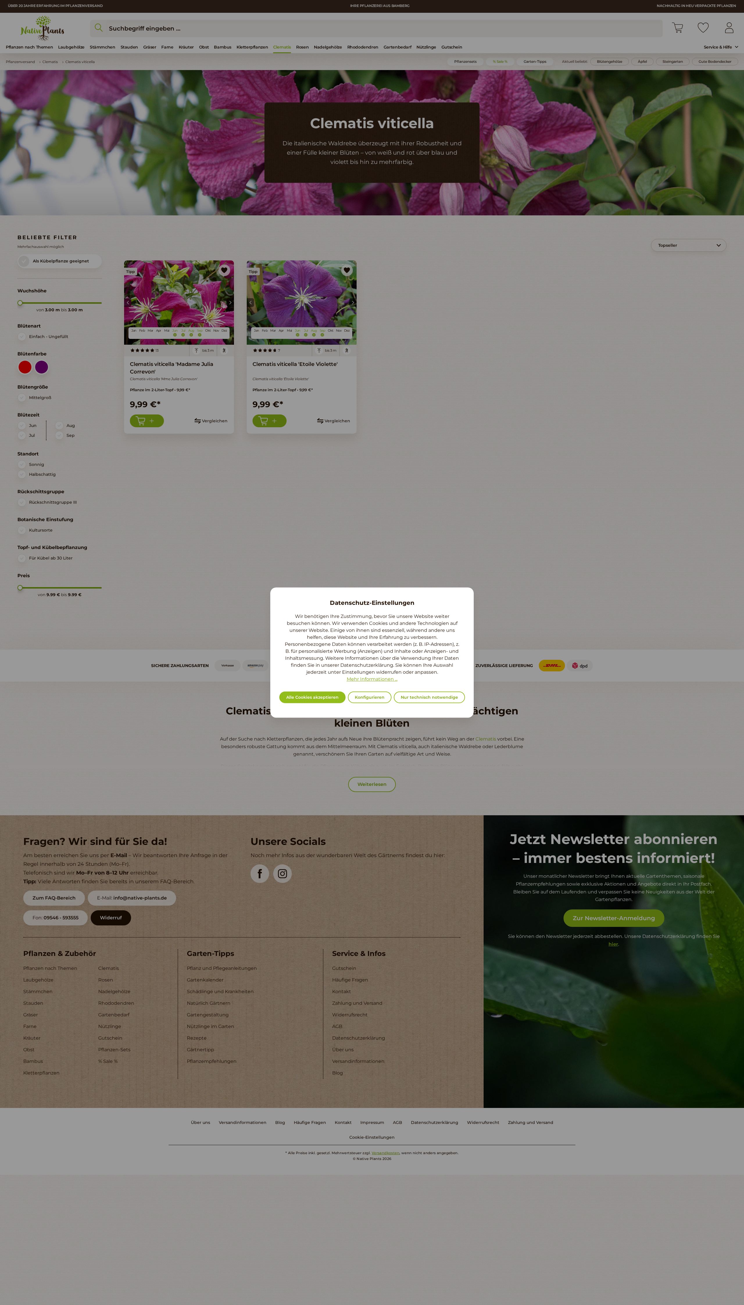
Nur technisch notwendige (429, 697)
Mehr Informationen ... (372, 679)
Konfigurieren (369, 697)
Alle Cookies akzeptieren (312, 697)
